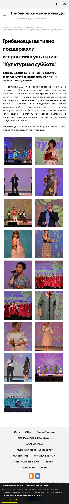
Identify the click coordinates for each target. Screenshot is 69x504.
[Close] (67, 485)
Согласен (9, 500)
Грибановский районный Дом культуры (18, 27)
